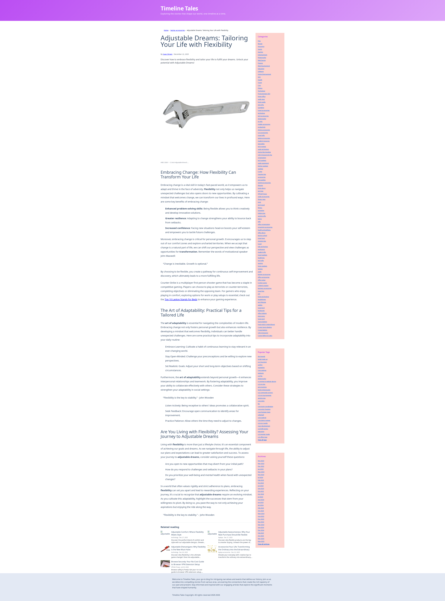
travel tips (261, 291)
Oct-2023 (261, 491)
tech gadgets (262, 160)
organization (262, 158)
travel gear (261, 238)
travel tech (261, 308)
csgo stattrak (262, 418)
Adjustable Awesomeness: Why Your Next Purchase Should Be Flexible (234, 533)
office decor (261, 233)
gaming (260, 263)
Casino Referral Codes (265, 336)
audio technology (263, 149)
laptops (260, 269)
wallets (260, 305)
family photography (264, 390)
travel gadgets (262, 255)
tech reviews (262, 147)
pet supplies (262, 180)
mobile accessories (264, 124)
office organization (264, 224)
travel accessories (264, 110)
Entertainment (262, 55)
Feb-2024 (261, 508)
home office (261, 97)
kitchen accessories (264, 274)
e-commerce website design (267, 382)
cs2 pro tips (261, 384)
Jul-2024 (260, 477)
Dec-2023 (261, 519)
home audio (261, 102)
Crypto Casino (262, 283)
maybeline (261, 368)
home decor (262, 188)
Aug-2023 (261, 516)
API (259, 294)
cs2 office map (262, 437)
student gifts (262, 252)
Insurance (261, 46)
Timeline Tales (179, 8)
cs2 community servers (265, 393)
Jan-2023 (261, 469)
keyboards (261, 311)
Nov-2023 (261, 461)
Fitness (260, 88)
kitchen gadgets (263, 166)
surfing (260, 365)
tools (259, 202)
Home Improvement (264, 74)
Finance (260, 63)
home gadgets (262, 266)
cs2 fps (260, 376)
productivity (261, 127)
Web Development (264, 66)
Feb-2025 (261, 533)
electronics (261, 316)
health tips (261, 258)
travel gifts (261, 135)
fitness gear (261, 199)
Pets (259, 41)
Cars (259, 85)
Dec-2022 (261, 466)
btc (259, 404)
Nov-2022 (261, 522)
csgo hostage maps (264, 412)
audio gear (261, 99)
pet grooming (262, 387)
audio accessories (263, 197)
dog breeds (261, 356)
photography (262, 119)
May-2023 (261, 472)
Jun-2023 (261, 502)
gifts (259, 222)
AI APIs (260, 122)
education (261, 432)
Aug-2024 (261, 500)
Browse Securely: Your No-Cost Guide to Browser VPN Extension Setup (187, 563)
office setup (261, 280)
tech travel (261, 205)
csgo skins (261, 401)
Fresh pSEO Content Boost (266, 325)
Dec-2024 (261, 530)
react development (264, 426)
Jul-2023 (260, 497)
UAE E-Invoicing (263, 333)
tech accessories (263, 116)
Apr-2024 (261, 494)
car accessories (263, 133)
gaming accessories (264, 183)
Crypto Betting (262, 330)
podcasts (261, 373)
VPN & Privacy (262, 194)
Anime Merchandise (264, 152)
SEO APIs (261, 105)
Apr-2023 (261, 511)
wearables (261, 144)
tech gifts (261, 261)
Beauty (260, 44)
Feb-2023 (261, 480)
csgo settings (262, 370)
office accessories (263, 277)
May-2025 (261, 541)
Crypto (260, 172)
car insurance (262, 362)
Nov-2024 (261, 475)
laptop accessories (177, 30)
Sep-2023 (261, 489)
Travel (260, 83)
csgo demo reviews (264, 420)
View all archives (263, 544)
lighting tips (261, 213)
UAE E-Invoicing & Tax (265, 155)
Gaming (260, 52)
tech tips (260, 191)
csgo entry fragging (264, 409)
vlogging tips (262, 241)
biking (260, 219)
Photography (262, 58)
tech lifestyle (262, 302)
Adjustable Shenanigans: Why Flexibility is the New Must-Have (188, 548)
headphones (262, 299)
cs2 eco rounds (263, 423)
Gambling (261, 108)
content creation (263, 286)
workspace (261, 249)
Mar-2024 (261, 525)
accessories (261, 177)
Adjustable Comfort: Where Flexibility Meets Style (187, 533)
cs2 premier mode (264, 434)
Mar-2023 (261, 464)
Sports (260, 49)
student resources (264, 141)
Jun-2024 (261, 486)
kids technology (263, 247)
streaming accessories (265, 227)
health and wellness (264, 230)
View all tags (262, 440)
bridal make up (262, 359)
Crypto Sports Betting (265, 327)
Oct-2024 (261, 483)
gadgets (260, 169)
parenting (261, 211)
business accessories (265, 288)
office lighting (262, 313)
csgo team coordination (265, 407)
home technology (263, 297)
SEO (259, 77)
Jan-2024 (261, 505)
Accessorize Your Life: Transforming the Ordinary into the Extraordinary (234, 548)
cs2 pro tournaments (264, 395)
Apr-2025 (261, 536)
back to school (262, 236)
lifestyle (260, 186)
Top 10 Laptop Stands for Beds (181, 299)
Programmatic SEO (264, 94)
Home (166, 30)
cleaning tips (262, 174)
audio (259, 272)
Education (261, 69)
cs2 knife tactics (263, 429)
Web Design (262, 60)
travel (260, 244)
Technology (261, 91)
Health (260, 80)
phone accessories (264, 130)
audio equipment (263, 163)
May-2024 (261, 514)
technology (261, 113)
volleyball (261, 415)
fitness (260, 208)
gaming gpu (261, 398)
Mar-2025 (261, 539)
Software (261, 72)
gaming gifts (262, 216)
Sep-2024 (261, 527)
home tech (261, 319)
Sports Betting (262, 322)
